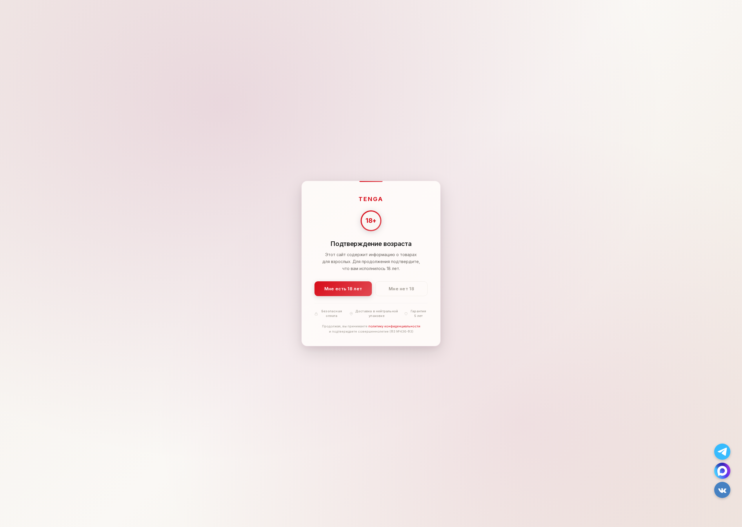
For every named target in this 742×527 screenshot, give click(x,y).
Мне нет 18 (401, 288)
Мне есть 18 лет (343, 288)
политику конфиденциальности (394, 326)
